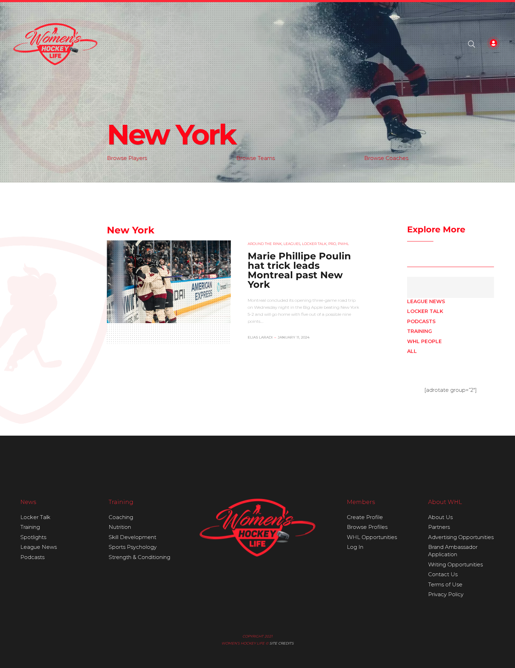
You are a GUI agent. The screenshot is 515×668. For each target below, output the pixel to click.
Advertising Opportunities (461, 537)
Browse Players (127, 158)
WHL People (424, 341)
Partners (439, 527)
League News (426, 301)
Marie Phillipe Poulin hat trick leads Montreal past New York (299, 270)
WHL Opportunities (372, 537)
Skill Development (132, 537)
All (412, 351)
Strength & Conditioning (139, 557)
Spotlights (33, 537)
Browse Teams (255, 158)
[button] (471, 44)
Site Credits (281, 643)
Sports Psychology (133, 547)
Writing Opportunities (455, 564)
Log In (355, 547)
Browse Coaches (386, 158)
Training (419, 331)
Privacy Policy (446, 594)
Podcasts (421, 321)
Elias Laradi (260, 337)
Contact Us (443, 574)
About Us (440, 517)
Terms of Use (445, 584)
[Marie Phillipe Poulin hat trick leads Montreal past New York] (169, 281)
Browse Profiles (367, 527)
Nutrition (120, 527)
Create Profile (365, 517)
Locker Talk (425, 311)
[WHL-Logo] (55, 44)
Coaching (121, 517)
